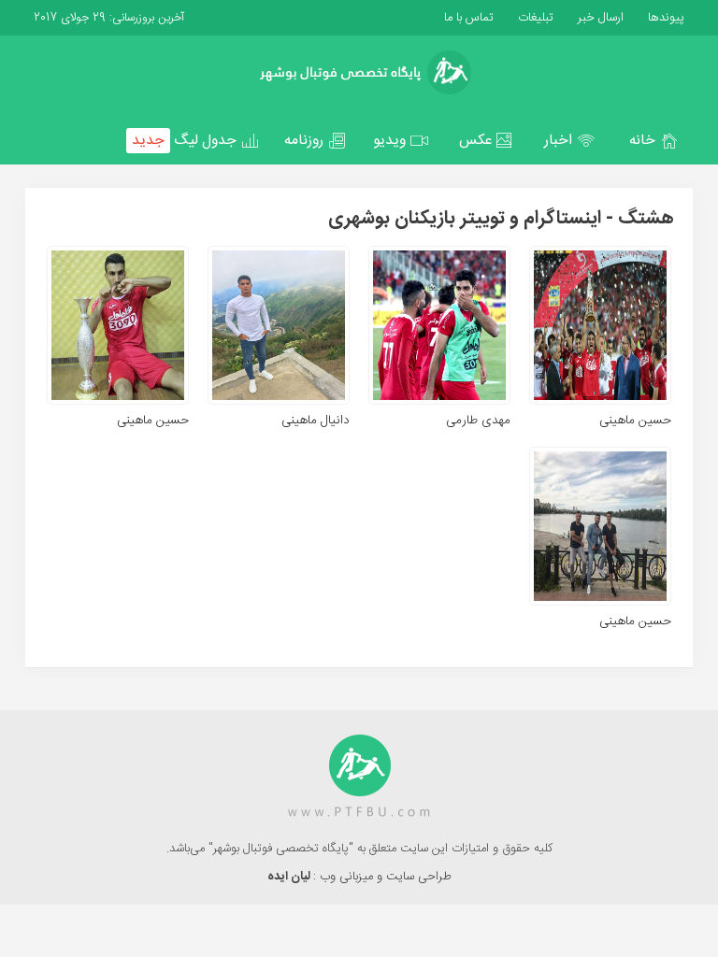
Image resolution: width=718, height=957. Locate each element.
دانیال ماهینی (315, 420)
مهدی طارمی (478, 420)
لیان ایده (290, 876)
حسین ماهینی (635, 420)
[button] (653, 141)
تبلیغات (533, 17)
